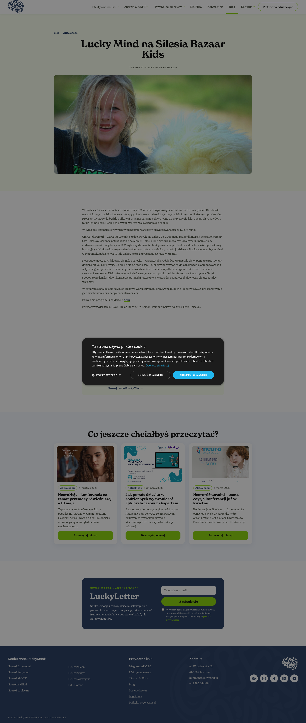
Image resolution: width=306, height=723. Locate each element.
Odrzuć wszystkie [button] (150, 375)
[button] (106, 375)
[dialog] (153, 361)
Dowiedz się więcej (157, 365)
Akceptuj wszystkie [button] (193, 375)
